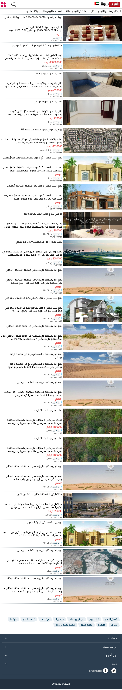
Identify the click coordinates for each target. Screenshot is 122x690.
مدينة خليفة (87, 624)
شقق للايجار (111, 619)
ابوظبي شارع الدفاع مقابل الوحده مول (42, 213)
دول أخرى (61, 655)
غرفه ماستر (29, 619)
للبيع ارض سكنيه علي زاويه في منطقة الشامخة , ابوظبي (34, 269)
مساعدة (61, 638)
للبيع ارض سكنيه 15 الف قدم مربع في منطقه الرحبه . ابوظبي (35, 355)
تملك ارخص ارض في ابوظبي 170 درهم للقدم (39, 241)
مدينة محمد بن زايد (65, 624)
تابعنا (60, 664)
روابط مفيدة (61, 646)
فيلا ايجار (59, 619)
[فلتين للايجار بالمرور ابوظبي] (92, 96)
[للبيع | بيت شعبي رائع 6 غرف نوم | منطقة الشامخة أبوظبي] (92, 180)
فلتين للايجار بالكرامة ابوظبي (48, 101)
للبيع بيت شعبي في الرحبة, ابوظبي (44, 522)
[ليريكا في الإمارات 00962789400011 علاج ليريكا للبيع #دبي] (92, 40)
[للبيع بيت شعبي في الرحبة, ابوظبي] (92, 545)
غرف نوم (45, 619)
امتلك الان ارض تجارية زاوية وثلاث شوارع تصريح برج (36, 45)
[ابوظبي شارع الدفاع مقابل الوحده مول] (92, 236)
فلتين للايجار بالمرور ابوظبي (48, 73)
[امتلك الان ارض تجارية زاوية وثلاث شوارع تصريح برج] (92, 68)
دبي (58, 38)
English (93, 671)
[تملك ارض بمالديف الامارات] (92, 433)
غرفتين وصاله (77, 619)
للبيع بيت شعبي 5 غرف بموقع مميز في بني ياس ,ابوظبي (33, 298)
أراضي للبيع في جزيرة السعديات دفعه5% (41, 129)
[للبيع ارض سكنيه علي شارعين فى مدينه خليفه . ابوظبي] (92, 349)
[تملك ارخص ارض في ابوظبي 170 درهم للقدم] (92, 264)
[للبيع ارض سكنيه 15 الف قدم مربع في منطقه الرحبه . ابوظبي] (92, 377)
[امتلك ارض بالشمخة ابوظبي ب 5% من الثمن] (92, 517)
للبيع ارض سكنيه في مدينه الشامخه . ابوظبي (39, 382)
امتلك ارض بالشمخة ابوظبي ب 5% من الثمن (39, 494)
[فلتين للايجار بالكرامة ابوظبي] (92, 124)
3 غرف (114, 624)
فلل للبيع (94, 619)
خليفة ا (101, 624)
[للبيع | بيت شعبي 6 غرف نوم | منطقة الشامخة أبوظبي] (92, 208)
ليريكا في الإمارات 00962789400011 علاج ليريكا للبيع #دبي (33, 17)
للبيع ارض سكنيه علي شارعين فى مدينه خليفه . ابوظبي (34, 326)
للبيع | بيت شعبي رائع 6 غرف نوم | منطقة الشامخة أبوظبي (32, 157)
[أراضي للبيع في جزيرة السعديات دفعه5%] (92, 152)
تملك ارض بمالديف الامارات (48, 410)
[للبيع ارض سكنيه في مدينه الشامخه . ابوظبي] (92, 405)
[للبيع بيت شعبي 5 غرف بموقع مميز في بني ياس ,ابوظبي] (92, 320)
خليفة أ (13, 619)
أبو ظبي (56, 66)
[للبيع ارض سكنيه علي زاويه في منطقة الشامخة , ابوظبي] (92, 292)
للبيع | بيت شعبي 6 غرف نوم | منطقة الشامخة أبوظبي (34, 185)
